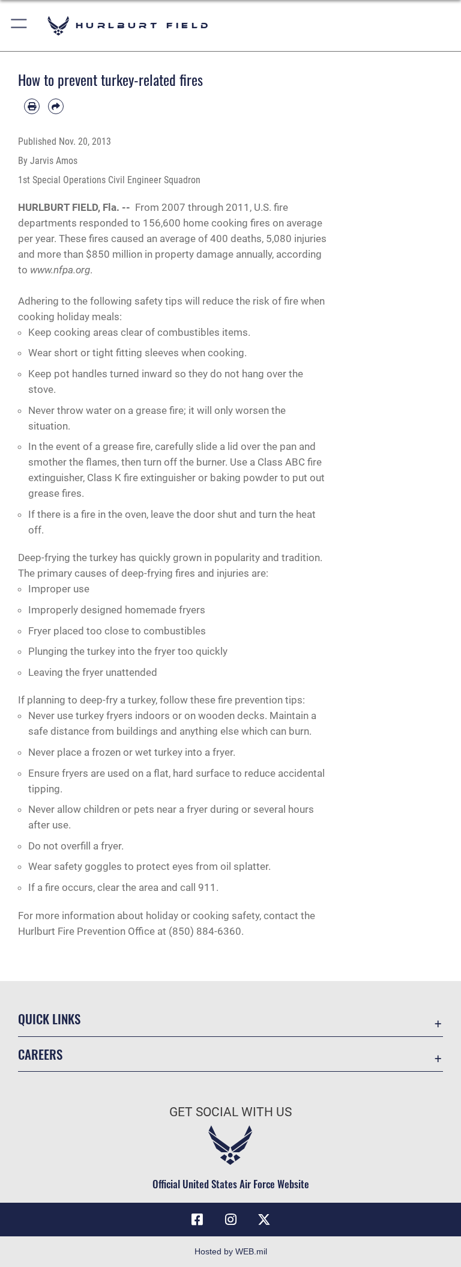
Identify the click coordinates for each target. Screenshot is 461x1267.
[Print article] (32, 106)
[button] (19, 25)
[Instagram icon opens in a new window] (230, 1220)
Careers (40, 1054)
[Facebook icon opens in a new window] (197, 1220)
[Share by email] (56, 106)
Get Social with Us (230, 1112)
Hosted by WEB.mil (230, 1251)
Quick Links (49, 1018)
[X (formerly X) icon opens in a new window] (264, 1220)
